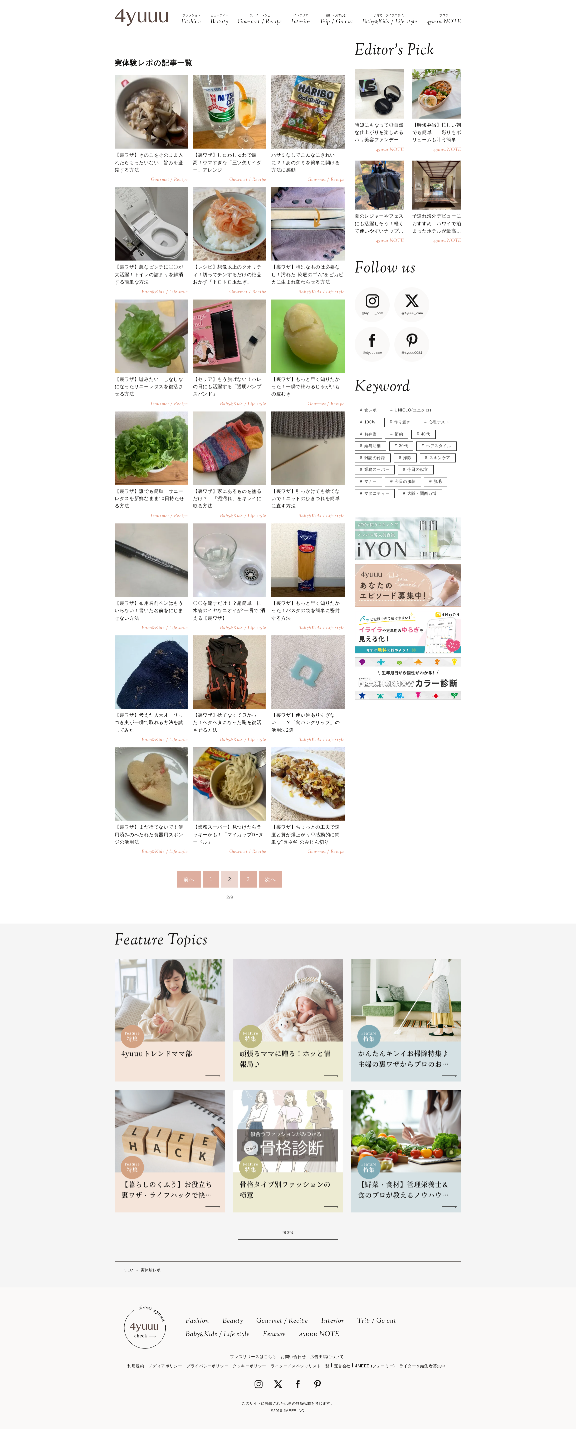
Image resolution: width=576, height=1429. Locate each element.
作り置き (402, 422)
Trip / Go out (376, 1321)
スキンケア (439, 457)
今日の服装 (405, 481)
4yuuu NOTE (319, 1334)
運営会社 (342, 1366)
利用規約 (135, 1366)
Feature (274, 1334)
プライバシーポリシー (207, 1366)
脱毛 (438, 481)
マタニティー (377, 493)
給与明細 (372, 445)
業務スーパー (377, 469)
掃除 (407, 457)
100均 (370, 422)
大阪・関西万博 (422, 493)
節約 (399, 434)
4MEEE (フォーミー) (375, 1366)
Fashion (197, 1321)
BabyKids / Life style (218, 1334)
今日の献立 (417, 469)
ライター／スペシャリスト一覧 (300, 1366)
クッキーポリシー (249, 1366)
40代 (425, 434)
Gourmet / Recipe (282, 1321)
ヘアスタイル (438, 445)
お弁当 (370, 434)
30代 (403, 445)
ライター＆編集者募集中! (423, 1366)
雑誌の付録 (374, 457)
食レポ (370, 410)
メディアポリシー (165, 1366)
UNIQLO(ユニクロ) (413, 410)
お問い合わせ (293, 1356)
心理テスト (439, 422)
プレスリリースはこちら (253, 1356)
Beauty (233, 1321)
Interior (332, 1321)
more (287, 1232)
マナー (370, 481)
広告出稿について (327, 1356)
